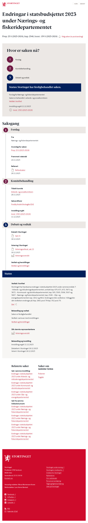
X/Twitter (10, 497)
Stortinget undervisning (54, 467)
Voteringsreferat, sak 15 (24, 249)
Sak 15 (17, 236)
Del (12, 304)
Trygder (41, 377)
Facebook (10, 494)
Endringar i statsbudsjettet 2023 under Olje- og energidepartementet (21, 394)
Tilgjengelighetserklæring (55, 484)
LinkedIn (10, 502)
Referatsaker (20, 170)
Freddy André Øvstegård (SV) (22, 204)
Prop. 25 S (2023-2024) (20, 150)
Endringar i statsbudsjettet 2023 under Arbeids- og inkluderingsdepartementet (22, 376)
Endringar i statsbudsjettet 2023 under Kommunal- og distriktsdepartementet (22, 385)
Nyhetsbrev (50, 475)
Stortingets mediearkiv (54, 470)
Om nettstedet (51, 478)
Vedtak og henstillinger (20, 265)
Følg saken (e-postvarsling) (72, 36)
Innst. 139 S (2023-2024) (21, 214)
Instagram (10, 500)
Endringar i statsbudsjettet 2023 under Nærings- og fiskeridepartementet (21, 409)
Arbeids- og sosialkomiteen (22, 192)
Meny (82, 4)
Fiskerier (41, 373)
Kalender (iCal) (12, 511)
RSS (8, 509)
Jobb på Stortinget (52, 486)
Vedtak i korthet (15, 101)
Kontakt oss (9, 478)
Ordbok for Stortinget (53, 473)
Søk (76, 4)
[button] (76, 3)
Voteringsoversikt (22, 255)
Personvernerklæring (53, 481)
